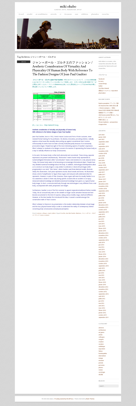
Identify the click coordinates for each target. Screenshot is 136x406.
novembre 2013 (103, 261)
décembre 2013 (103, 259)
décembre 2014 (103, 233)
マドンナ (36, 215)
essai (76, 14)
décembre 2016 (103, 184)
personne (101, 365)
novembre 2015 (103, 207)
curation (101, 344)
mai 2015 (101, 221)
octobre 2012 (103, 291)
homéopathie (103, 353)
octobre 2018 (103, 153)
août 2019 (102, 149)
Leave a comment (44, 215)
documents (68, 14)
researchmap (103, 83)
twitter (101, 86)
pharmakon (95, 14)
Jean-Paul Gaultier (70, 213)
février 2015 (102, 228)
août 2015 (102, 214)
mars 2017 (102, 177)
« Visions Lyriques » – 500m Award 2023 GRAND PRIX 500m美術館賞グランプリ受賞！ (109, 110)
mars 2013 (102, 280)
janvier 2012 (102, 312)
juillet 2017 (102, 174)
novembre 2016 (103, 186)
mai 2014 (101, 247)
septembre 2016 (104, 191)
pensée (101, 363)
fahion (53, 213)
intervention (102, 356)
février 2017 (102, 179)
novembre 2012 (103, 289)
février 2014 (102, 254)
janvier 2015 (102, 231)
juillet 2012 (102, 298)
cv (60, 14)
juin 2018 (101, 158)
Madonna (78, 213)
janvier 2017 (102, 181)
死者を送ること (103, 120)
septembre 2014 (104, 240)
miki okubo (68, 6)
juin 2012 (101, 301)
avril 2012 (101, 305)
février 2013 (102, 282)
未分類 (101, 374)
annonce (39, 213)
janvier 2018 (102, 165)
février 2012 (102, 310)
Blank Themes (90, 399)
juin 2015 (101, 219)
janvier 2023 (102, 137)
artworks (54, 14)
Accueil (21, 14)
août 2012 (102, 296)
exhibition (84, 14)
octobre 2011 (103, 315)
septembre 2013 (104, 266)
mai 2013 (101, 275)
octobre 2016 (103, 188)
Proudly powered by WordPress (64, 399)
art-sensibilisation (41, 14)
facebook (101, 79)
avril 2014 (101, 249)
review (101, 370)
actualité (29, 14)
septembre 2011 (104, 317)
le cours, (101, 81)
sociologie (102, 372)
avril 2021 (101, 139)
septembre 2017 (104, 170)
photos (101, 367)
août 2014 (102, 242)
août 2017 (102, 172)
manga (101, 358)
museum (101, 360)
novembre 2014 (103, 235)
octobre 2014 (103, 238)
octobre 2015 (103, 209)
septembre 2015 (104, 212)
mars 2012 (102, 308)
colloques (44, 213)
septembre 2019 (104, 146)
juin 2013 (101, 273)
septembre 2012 (104, 294)
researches (105, 14)
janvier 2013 (102, 284)
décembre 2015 (103, 205)
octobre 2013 (103, 263)
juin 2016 (101, 198)
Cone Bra (62, 213)
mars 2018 (102, 163)
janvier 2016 (102, 202)
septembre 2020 (104, 142)
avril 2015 (101, 224)
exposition (102, 349)
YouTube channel (104, 88)
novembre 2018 (103, 151)
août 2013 (102, 268)
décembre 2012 (103, 287)
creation (101, 342)
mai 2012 (101, 303)
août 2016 (102, 193)
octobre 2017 (103, 167)
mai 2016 (101, 200)
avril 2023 (101, 135)
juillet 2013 (102, 270)
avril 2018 (101, 160)
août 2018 (102, 156)
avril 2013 (101, 277)
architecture (102, 330)
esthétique (102, 346)
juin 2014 (101, 245)
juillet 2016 (102, 195)
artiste (100, 335)
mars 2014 (102, 252)
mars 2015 (102, 226)
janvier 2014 (102, 256)
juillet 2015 (102, 216)
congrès (50, 213)
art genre (101, 332)
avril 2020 (101, 144)
